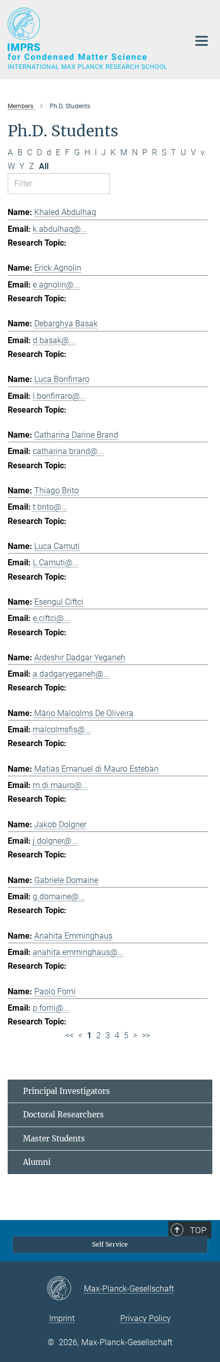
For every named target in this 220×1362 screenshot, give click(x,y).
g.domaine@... (59, 896)
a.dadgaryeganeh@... (71, 674)
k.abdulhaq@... (60, 229)
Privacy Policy (145, 1318)
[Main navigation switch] (201, 41)
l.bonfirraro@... (59, 396)
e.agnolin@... (56, 285)
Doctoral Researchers (63, 1114)
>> (146, 1035)
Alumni (37, 1162)
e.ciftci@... (51, 618)
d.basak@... (54, 340)
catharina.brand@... (68, 451)
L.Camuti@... (56, 562)
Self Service (110, 1244)
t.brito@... (50, 507)
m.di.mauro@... (60, 785)
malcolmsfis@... (62, 729)
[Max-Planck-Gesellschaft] (65, 1289)
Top (198, 1230)
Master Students (54, 1138)
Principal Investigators (66, 1091)
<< (69, 1035)
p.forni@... (51, 1008)
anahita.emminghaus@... (78, 952)
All (44, 166)
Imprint (62, 1318)
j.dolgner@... (55, 841)
